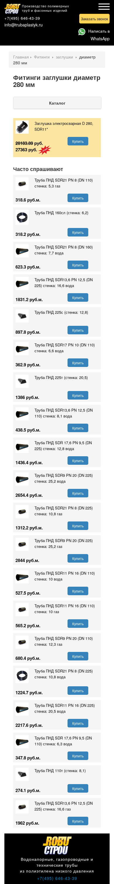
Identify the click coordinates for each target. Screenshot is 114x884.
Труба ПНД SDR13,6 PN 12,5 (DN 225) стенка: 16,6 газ (63, 806)
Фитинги (42, 57)
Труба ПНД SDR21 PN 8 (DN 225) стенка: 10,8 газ (63, 510)
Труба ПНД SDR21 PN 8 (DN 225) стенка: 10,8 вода (63, 674)
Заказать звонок (94, 18)
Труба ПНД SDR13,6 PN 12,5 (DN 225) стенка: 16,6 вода (63, 282)
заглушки (65, 57)
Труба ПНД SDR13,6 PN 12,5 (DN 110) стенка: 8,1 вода (63, 413)
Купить (78, 141)
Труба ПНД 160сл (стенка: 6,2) (61, 212)
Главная (21, 57)
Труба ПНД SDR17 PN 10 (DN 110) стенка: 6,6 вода (64, 347)
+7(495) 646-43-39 (22, 18)
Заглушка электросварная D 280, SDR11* (63, 126)
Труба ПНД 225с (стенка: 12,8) (61, 312)
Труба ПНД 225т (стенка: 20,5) (61, 377)
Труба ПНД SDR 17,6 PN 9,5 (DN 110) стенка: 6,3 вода (63, 741)
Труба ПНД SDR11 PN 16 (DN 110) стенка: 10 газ (64, 608)
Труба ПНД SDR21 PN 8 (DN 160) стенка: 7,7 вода (63, 250)
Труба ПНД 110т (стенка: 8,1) (60, 770)
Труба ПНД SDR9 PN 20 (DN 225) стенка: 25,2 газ (63, 543)
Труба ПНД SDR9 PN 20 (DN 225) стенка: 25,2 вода (63, 478)
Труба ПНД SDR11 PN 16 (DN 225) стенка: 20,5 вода (64, 708)
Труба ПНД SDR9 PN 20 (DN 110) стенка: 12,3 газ (63, 641)
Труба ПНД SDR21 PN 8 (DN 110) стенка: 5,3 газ (63, 183)
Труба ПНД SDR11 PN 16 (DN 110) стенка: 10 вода (64, 576)
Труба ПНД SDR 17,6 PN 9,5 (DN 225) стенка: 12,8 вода (63, 445)
